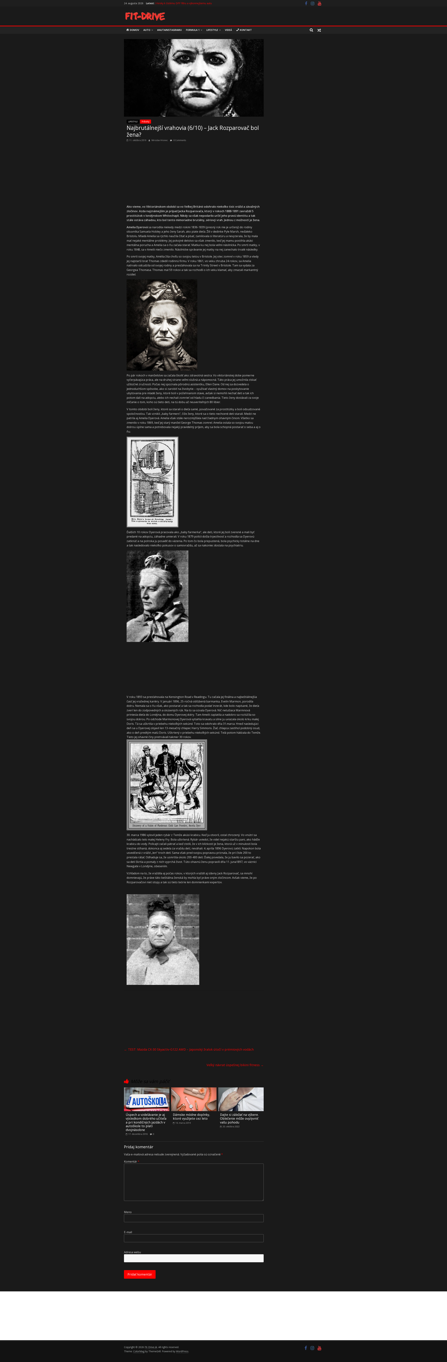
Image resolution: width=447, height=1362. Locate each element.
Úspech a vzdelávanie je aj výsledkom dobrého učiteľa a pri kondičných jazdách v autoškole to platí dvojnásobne (146, 1122)
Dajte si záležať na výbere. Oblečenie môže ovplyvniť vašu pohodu (239, 1118)
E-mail (128, 1232)
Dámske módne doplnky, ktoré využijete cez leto (191, 1117)
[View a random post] (319, 30)
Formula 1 (193, 30)
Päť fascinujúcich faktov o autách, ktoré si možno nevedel (188, 3)
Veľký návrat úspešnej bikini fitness (235, 1065)
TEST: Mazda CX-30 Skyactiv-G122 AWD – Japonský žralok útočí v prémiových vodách (189, 1049)
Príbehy (145, 121)
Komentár (131, 1161)
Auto (146, 30)
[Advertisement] (194, 171)
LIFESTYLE (212, 30)
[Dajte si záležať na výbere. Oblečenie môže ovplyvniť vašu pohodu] (241, 1089)
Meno (128, 1212)
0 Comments (179, 140)
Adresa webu (132, 1252)
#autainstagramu (169, 30)
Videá (228, 30)
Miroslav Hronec (160, 140)
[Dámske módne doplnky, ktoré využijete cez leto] (194, 1089)
